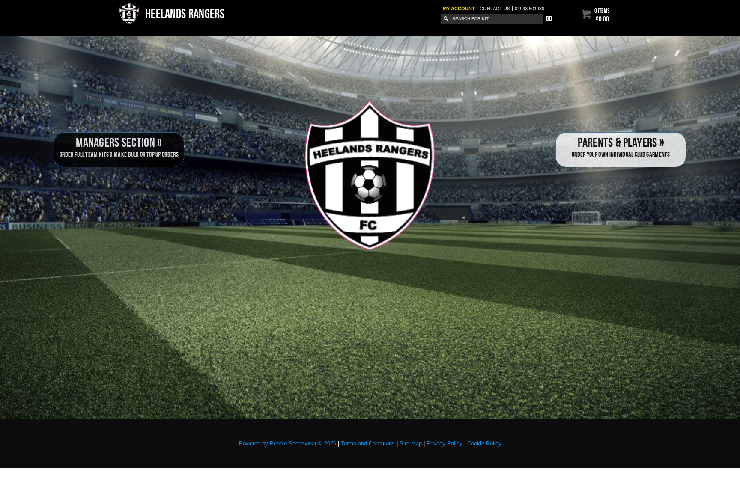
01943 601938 (529, 8)
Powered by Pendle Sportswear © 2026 (287, 443)
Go (549, 18)
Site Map (411, 443)
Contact (495, 8)
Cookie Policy (484, 443)
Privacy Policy (444, 443)
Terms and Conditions (368, 443)
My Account (459, 8)
